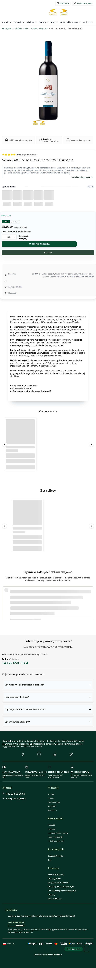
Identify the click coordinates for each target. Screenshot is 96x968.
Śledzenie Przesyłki (55, 856)
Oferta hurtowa (54, 802)
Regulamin (52, 806)
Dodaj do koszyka (41, 244)
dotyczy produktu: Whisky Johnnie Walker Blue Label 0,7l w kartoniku (36, 616)
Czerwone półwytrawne (39, 28)
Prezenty (51, 895)
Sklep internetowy (47, 955)
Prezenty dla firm (54, 879)
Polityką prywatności (25, 932)
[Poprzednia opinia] (4, 603)
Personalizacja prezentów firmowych (62, 891)
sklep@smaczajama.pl (84, 3)
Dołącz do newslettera (19, 925)
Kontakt (51, 794)
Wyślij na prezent (54, 899)
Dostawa (51, 829)
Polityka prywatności (56, 841)
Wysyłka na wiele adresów (58, 883)
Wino (26, 28)
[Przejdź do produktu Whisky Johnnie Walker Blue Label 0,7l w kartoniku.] (27, 519)
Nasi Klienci (52, 810)
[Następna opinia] (91, 603)
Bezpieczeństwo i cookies (58, 833)
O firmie (51, 798)
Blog (49, 860)
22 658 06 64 (64, 3)
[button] (48, 685)
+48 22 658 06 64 (15, 663)
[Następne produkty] (91, 444)
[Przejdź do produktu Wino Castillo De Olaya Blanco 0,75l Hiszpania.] (20, 437)
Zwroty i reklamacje (55, 837)
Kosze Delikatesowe (56, 875)
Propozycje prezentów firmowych (61, 887)
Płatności (51, 825)
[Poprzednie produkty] (4, 444)
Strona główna (7, 28)
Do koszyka (20, 467)
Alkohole (18, 28)
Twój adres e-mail (16, 922)
